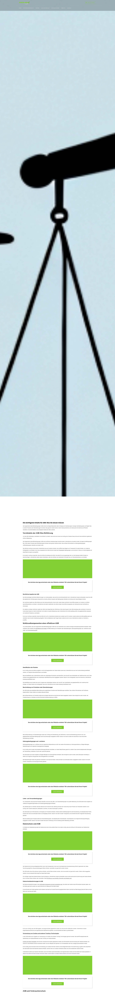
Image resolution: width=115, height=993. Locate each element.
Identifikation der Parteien (41, 628)
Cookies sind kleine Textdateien (30, 941)
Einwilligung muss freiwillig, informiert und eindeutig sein (59, 878)
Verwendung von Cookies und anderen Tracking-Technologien (41, 933)
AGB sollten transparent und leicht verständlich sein (51, 884)
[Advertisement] (57, 506)
